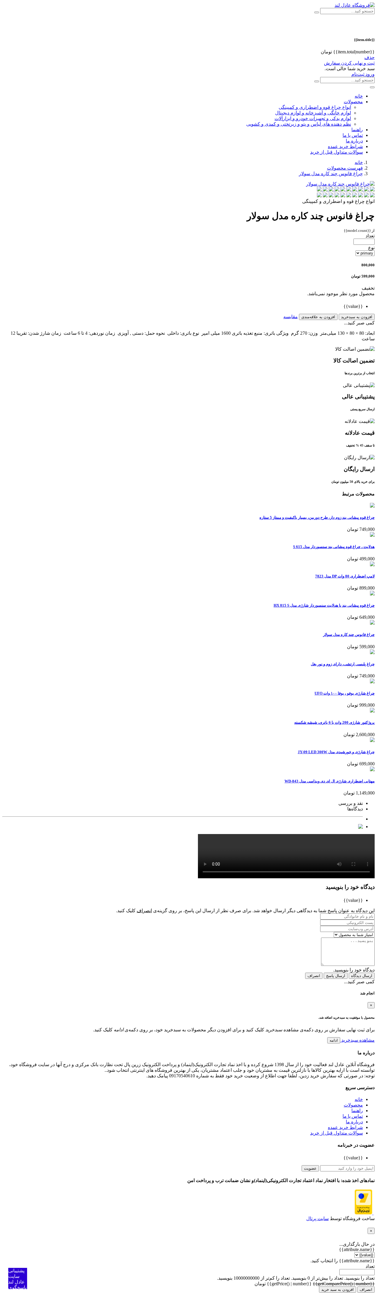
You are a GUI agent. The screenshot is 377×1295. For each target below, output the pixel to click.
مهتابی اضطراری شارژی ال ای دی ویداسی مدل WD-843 (330, 781)
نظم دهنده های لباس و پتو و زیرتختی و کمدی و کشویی (298, 124)
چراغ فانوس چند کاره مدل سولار (349, 634)
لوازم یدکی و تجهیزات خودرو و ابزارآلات (313, 118)
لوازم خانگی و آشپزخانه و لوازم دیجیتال (313, 112)
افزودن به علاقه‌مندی (318, 317)
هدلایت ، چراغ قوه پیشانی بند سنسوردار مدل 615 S (334, 546)
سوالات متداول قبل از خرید (336, 152)
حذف (369, 57)
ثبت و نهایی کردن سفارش (349, 62)
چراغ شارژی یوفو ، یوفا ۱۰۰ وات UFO (345, 693)
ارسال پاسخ (335, 976)
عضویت (310, 1168)
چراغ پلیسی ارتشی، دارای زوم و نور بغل (343, 664)
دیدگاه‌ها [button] (355, 808)
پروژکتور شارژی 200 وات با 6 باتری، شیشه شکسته (334, 722)
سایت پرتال (317, 1218)
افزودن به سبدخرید (356, 317)
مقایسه (290, 316)
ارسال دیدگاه (361, 976)
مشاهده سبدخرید (357, 1040)
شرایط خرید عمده (345, 146)
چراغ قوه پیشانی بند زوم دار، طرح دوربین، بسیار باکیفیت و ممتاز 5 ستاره (317, 517)
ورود (369, 74)
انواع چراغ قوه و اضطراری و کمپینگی (315, 107)
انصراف (313, 976)
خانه (359, 96)
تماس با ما (353, 135)
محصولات (353, 101)
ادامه (334, 1040)
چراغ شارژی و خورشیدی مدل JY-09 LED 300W (336, 752)
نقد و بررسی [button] (350, 803)
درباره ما (354, 140)
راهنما (357, 129)
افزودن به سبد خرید (337, 1289)
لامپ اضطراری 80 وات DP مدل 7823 (345, 576)
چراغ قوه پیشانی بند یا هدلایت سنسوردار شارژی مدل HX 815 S (324, 605)
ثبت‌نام (357, 74)
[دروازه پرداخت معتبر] (363, 1212)
